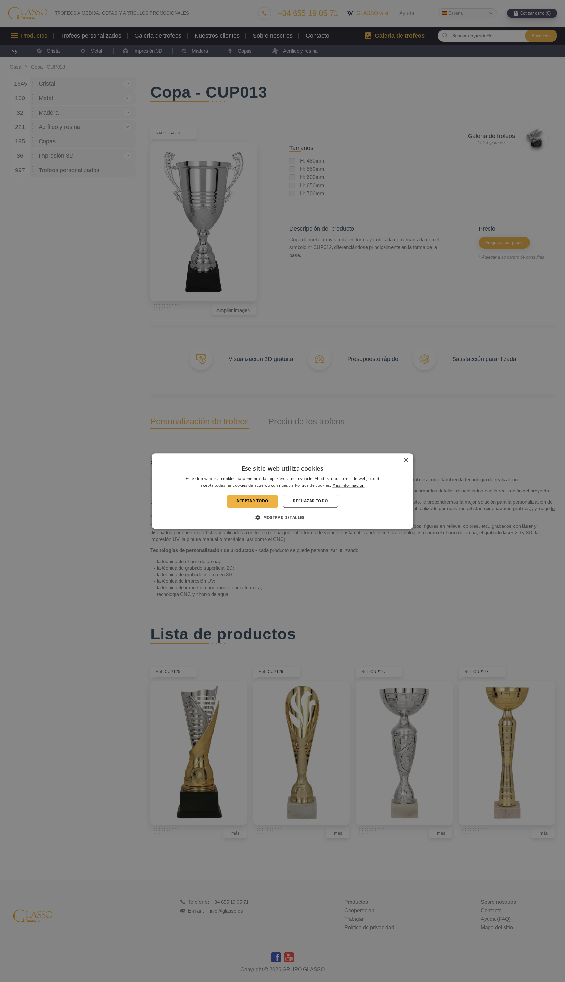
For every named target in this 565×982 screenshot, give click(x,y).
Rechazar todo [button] (310, 501)
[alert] (282, 491)
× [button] (405, 460)
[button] (282, 517)
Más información (348, 485)
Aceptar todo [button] (252, 501)
